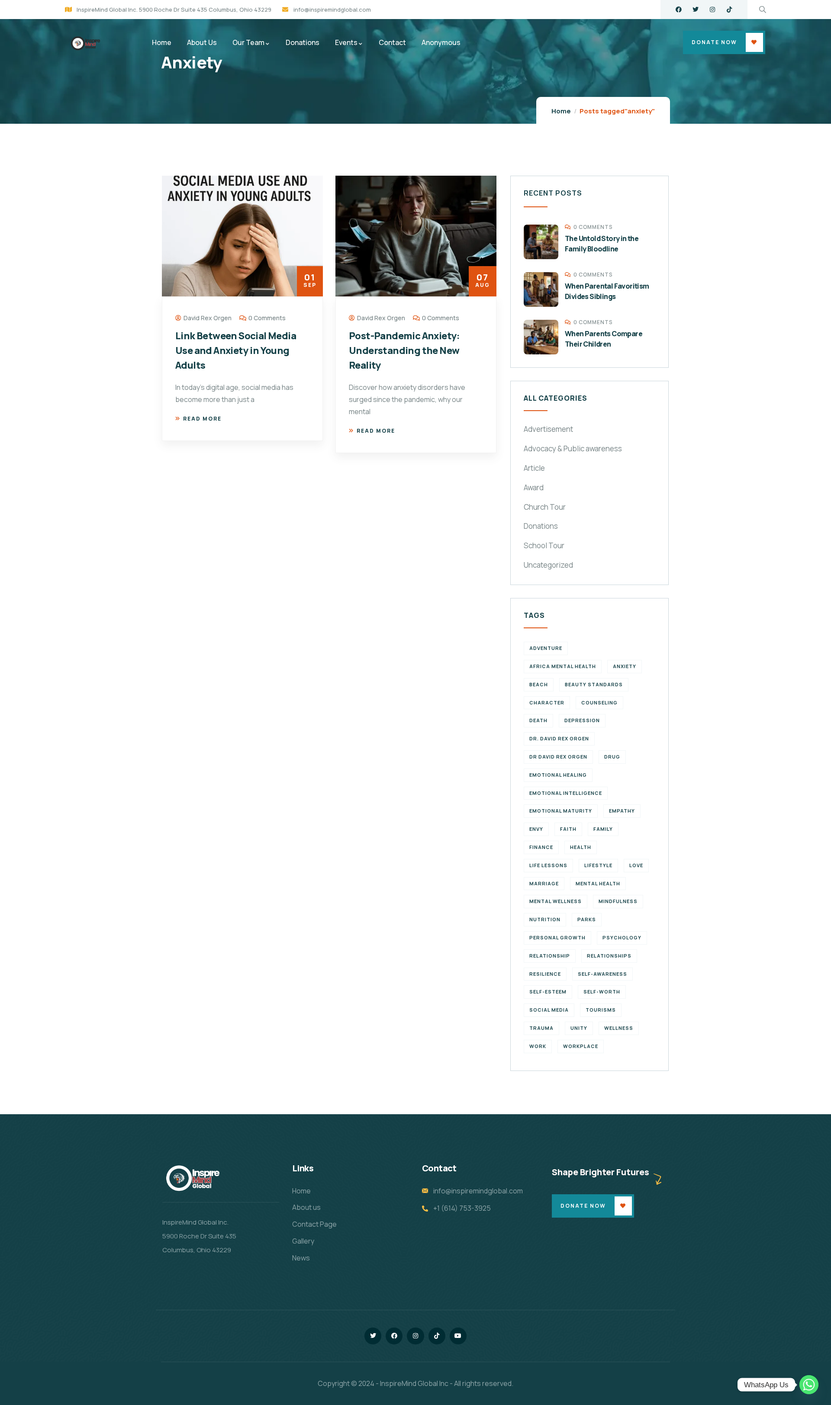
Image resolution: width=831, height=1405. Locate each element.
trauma (541, 1028)
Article (534, 468)
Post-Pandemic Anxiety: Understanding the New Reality (404, 350)
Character (546, 702)
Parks (586, 919)
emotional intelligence (565, 793)
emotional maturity (560, 810)
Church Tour (545, 507)
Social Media (549, 1009)
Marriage (544, 883)
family (603, 829)
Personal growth (557, 937)
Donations (541, 526)
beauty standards (594, 684)
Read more (202, 418)
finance (541, 847)
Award (534, 487)
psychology (621, 937)
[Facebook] (679, 9)
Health (580, 847)
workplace (580, 1046)
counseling (599, 702)
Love (636, 865)
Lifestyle (598, 865)
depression (582, 720)
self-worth (601, 991)
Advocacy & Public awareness (573, 448)
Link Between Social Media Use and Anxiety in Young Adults (235, 350)
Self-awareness (602, 974)
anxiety (624, 666)
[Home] (84, 43)
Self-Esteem (548, 991)
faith (568, 829)
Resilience (545, 974)
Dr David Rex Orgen (558, 756)
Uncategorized (548, 565)
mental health (598, 883)
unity (578, 1028)
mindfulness (618, 901)
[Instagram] (712, 9)
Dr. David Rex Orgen (559, 738)
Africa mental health (562, 666)
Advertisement (548, 429)
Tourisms (601, 1009)
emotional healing (558, 775)
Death (538, 720)
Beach (538, 684)
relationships (609, 955)
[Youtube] (458, 1336)
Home (561, 111)
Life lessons (548, 865)
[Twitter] (695, 9)
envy (536, 829)
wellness (618, 1028)
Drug (612, 756)
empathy (622, 810)
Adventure (545, 648)
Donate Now (714, 42)
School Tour (544, 545)
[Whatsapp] (808, 1384)
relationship (549, 955)
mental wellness (555, 901)
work (537, 1046)
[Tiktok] (729, 9)
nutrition (544, 919)
